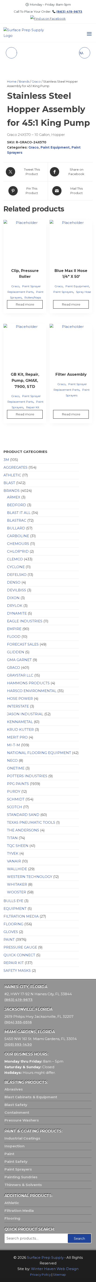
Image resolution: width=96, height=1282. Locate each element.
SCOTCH (14, 807)
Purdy (13, 791)
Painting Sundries (21, 1177)
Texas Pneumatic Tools (31, 822)
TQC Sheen (17, 845)
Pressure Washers (21, 1120)
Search (79, 1238)
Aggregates (15, 467)
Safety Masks (17, 970)
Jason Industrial (25, 714)
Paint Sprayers (63, 292)
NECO (12, 760)
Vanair (14, 861)
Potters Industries (27, 776)
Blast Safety (15, 1104)
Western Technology (29, 876)
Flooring (13, 924)
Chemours (18, 543)
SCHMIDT (15, 799)
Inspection (14, 1146)
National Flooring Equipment (39, 752)
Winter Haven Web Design (55, 1269)
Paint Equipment (55, 147)
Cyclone (16, 567)
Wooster (16, 892)
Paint (9, 939)
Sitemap (59, 1274)
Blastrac (16, 520)
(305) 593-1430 (18, 1044)
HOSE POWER (20, 698)
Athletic (12, 475)
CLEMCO (15, 559)
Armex (13, 497)
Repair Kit (32, 407)
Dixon (13, 598)
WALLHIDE (17, 869)
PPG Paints (18, 783)
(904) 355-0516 (18, 1022)
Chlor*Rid (18, 551)
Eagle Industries (24, 621)
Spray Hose (83, 292)
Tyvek (12, 853)
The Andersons (23, 830)
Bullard (16, 528)
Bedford (16, 505)
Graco (36, 81)
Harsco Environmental (31, 691)
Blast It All (19, 512)
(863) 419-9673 (69, 11)
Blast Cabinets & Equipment (30, 1097)
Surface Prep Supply (45, 1257)
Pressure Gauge (20, 947)
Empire (14, 629)
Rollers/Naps (32, 297)
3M (6, 459)
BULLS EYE (13, 901)
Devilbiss (16, 590)
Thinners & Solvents (23, 1185)
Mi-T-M (13, 745)
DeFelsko (17, 574)
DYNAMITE (17, 613)
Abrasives (13, 1089)
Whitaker (17, 884)
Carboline (18, 536)
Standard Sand (23, 814)
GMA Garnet (19, 660)
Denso (14, 582)
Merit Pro (17, 737)
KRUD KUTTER (20, 729)
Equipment (15, 908)
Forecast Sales (23, 644)
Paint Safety (15, 1161)
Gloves (10, 932)
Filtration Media (21, 916)
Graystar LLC (20, 675)
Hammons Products (28, 683)
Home (12, 81)
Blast (9, 483)
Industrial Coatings (22, 1138)
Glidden (15, 652)
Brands (24, 81)
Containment (16, 1112)
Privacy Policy (40, 1274)
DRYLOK (14, 605)
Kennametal (20, 721)
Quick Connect (19, 955)
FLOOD (14, 636)
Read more (25, 304)
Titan (12, 838)
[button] (89, 34)
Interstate (18, 706)
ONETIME (15, 768)
